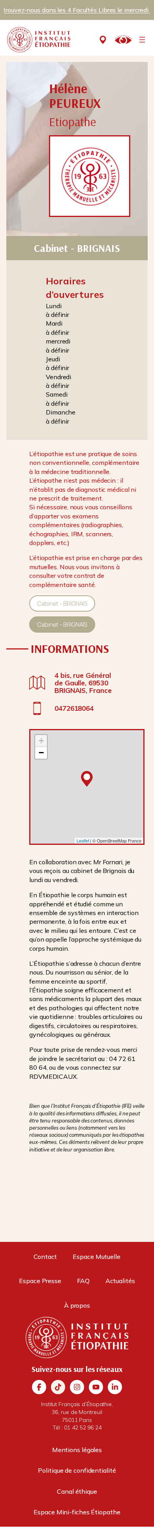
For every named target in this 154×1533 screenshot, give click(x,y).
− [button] (41, 753)
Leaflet (83, 840)
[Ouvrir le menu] (142, 39)
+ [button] (41, 741)
